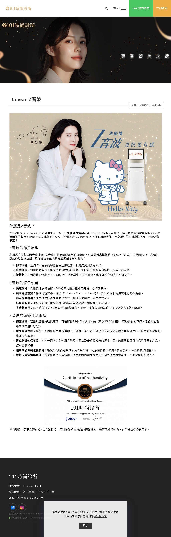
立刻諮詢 (162, 8)
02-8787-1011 (32, 485)
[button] (106, 8)
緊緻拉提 (144, 105)
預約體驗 (144, 8)
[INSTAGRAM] (22, 507)
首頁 (133, 105)
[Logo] (18, 8)
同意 (85, 525)
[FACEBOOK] (13, 507)
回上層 (144, 442)
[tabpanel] (85, 50)
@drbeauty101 (34, 497)
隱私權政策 (100, 516)
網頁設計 (32, 521)
